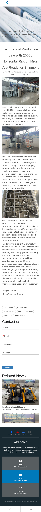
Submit (7, 368)
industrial (6, 316)
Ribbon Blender (23, 307)
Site (28, 75)
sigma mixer (18, 316)
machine (29, 311)
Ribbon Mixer (8, 307)
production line (9, 311)
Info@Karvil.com (20, 480)
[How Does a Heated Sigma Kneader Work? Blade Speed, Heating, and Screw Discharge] (20, 402)
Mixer (20, 311)
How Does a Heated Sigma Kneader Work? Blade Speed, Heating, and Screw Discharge (14, 405)
